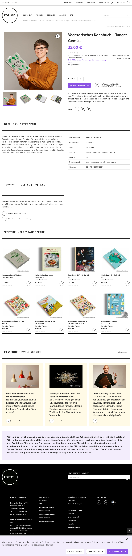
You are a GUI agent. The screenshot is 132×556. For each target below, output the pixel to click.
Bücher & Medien (46, 20)
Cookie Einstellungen (46, 521)
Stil (71, 15)
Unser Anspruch (73, 517)
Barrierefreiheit (44, 518)
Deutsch (5, 2)
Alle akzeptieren (117, 551)
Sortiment (27, 15)
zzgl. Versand (73, 55)
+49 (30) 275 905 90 (21, 511)
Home (25, 20)
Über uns (68, 2)
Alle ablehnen (95, 551)
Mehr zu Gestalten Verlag (17, 213)
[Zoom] (33, 61)
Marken (62, 15)
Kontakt (79, 2)
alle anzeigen (123, 352)
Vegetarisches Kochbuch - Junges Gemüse (80, 20)
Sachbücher (59, 20)
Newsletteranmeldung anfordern (128, 477)
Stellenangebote (74, 527)
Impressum (43, 500)
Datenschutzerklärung (47, 514)
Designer (51, 15)
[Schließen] (126, 539)
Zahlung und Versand (46, 507)
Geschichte (72, 520)
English (14, 2)
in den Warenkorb (79, 85)
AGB (40, 504)
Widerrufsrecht (44, 511)
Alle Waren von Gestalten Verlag (19, 219)
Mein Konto (72, 500)
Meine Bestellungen (75, 504)
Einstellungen (74, 551)
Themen (39, 15)
